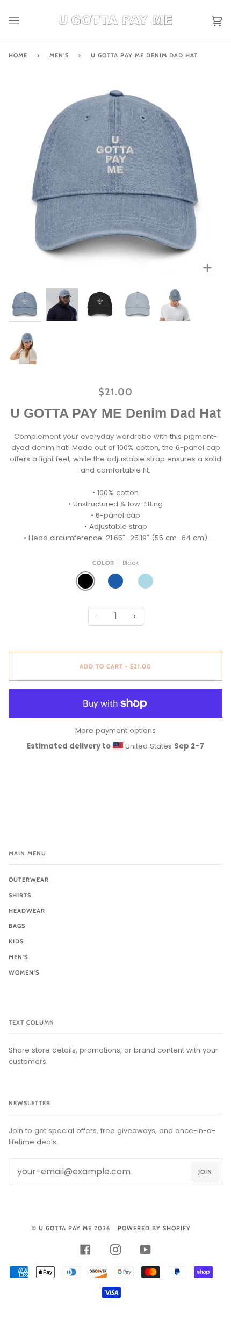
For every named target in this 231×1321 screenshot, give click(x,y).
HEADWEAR (27, 910)
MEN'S (59, 55)
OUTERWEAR (29, 879)
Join (205, 1171)
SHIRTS (20, 895)
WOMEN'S (24, 972)
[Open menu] (25, 20)
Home (18, 55)
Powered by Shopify (154, 1228)
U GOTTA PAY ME (65, 1228)
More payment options (115, 730)
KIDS (16, 941)
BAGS (17, 926)
